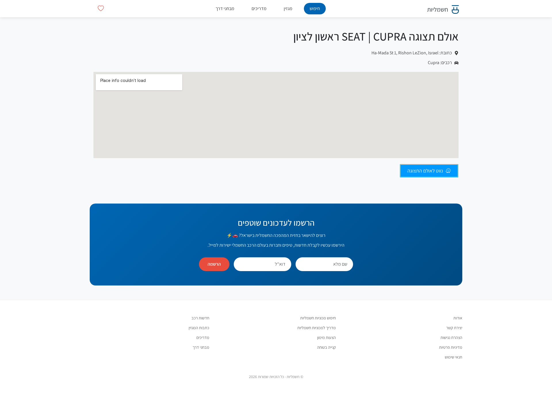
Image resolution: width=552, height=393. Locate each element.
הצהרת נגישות (451, 337)
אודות (457, 318)
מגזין (288, 8)
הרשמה (214, 264)
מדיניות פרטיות (450, 347)
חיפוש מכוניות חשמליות (318, 318)
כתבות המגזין (199, 327)
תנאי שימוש (453, 357)
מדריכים (259, 8)
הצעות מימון (326, 337)
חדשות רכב (200, 318)
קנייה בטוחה (326, 347)
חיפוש (315, 8)
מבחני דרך (225, 8)
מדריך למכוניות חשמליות (316, 327)
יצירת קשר (454, 327)
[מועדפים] (101, 8)
